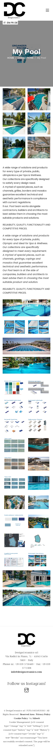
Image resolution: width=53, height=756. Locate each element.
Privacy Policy (43, 714)
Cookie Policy (21, 718)
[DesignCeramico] (14, 17)
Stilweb (36, 718)
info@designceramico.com (26, 671)
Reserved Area (27, 714)
